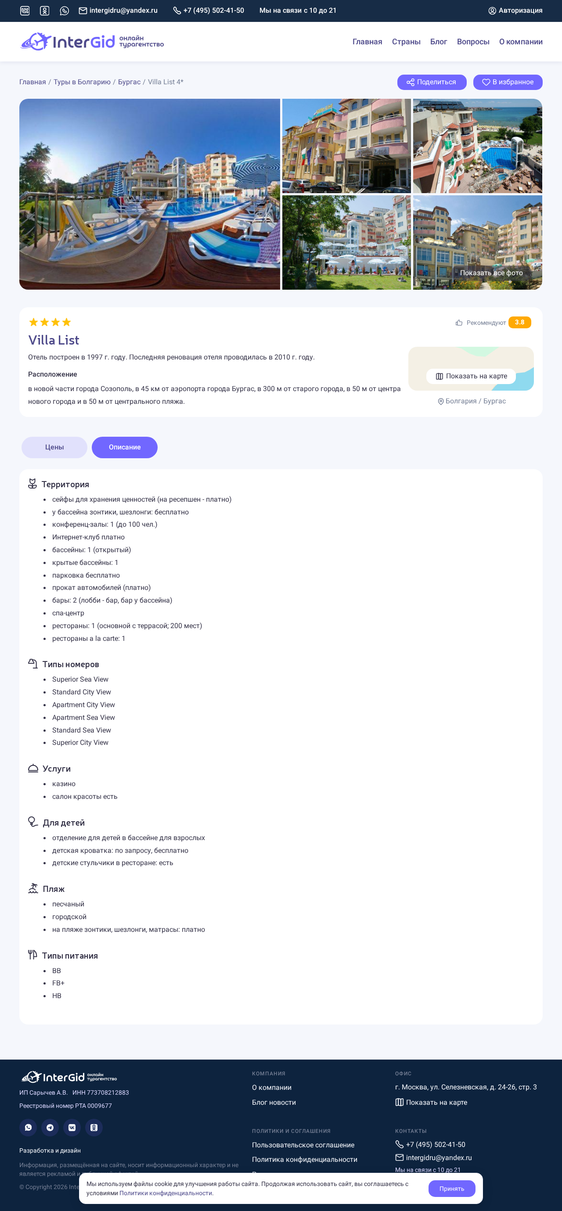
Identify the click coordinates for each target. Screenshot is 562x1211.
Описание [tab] (125, 447)
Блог (438, 41)
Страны (406, 41)
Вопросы (473, 41)
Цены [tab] (54, 447)
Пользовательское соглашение (303, 1145)
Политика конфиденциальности (304, 1159)
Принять (452, 1188)
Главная (367, 41)
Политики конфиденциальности (165, 1193)
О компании (521, 41)
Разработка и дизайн (50, 1150)
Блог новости (274, 1102)
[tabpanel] (281, 746)
